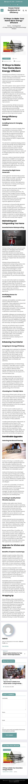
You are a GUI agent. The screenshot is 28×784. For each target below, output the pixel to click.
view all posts (5, 646)
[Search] (23, 11)
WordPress (17, 780)
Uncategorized (6, 58)
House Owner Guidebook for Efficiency (14, 10)
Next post (5, 651)
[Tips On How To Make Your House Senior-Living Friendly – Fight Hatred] (14, 671)
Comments (4, 698)
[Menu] (2, 10)
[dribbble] (14, 4)
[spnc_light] (26, 10)
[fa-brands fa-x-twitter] (12, 4)
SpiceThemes (16, 781)
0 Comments (17, 61)
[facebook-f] (10, 4)
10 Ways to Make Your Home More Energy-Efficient (13, 768)
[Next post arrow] (24, 654)
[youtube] (17, 4)
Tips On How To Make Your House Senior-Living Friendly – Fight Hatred (12, 682)
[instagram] (16, 4)
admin (15, 58)
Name (3, 712)
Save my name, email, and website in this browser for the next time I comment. (13, 730)
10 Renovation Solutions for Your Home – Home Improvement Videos (12, 654)
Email (3, 720)
